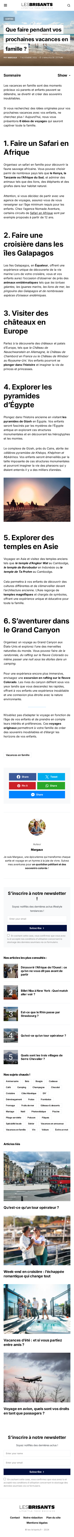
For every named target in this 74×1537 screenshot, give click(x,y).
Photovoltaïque (38, 1111)
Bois (27, 1081)
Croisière (10, 1093)
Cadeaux (53, 1081)
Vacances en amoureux (52, 1123)
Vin (33, 1129)
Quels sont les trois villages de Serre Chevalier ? (42, 1057)
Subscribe (35, 928)
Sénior (31, 1123)
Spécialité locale (14, 1123)
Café (8, 1087)
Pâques (45, 1117)
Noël (23, 1111)
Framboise (46, 1099)
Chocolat (55, 1087)
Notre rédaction (33, 1517)
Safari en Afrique (41, 213)
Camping (21, 1087)
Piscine (55, 1111)
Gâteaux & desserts (50, 1105)
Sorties (9, 19)
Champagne (39, 1087)
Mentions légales (37, 1522)
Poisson (31, 1117)
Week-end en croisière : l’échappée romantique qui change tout (34, 1274)
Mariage (10, 1111)
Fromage (10, 1105)
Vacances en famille (17, 754)
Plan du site (53, 1517)
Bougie (39, 1081)
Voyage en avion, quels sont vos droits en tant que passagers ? (36, 1411)
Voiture (45, 1129)
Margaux (37, 849)
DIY (44, 1093)
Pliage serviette (13, 1117)
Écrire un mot (61, 1129)
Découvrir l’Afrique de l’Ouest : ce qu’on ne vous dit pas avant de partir (44, 971)
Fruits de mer (27, 1105)
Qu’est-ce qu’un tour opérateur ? (43, 1035)
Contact (15, 1517)
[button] (5, 5)
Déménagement (14, 1099)
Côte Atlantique (28, 1093)
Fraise (31, 1099)
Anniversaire (12, 1081)
